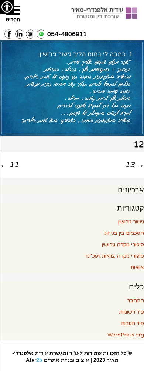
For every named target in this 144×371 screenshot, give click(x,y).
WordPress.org (125, 335)
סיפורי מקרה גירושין (123, 244)
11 (9, 164)
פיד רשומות (131, 312)
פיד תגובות (132, 323)
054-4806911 (67, 34)
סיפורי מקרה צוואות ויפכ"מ (115, 256)
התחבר (135, 300)
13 (134, 164)
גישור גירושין (131, 222)
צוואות (137, 267)
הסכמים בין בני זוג (124, 233)
